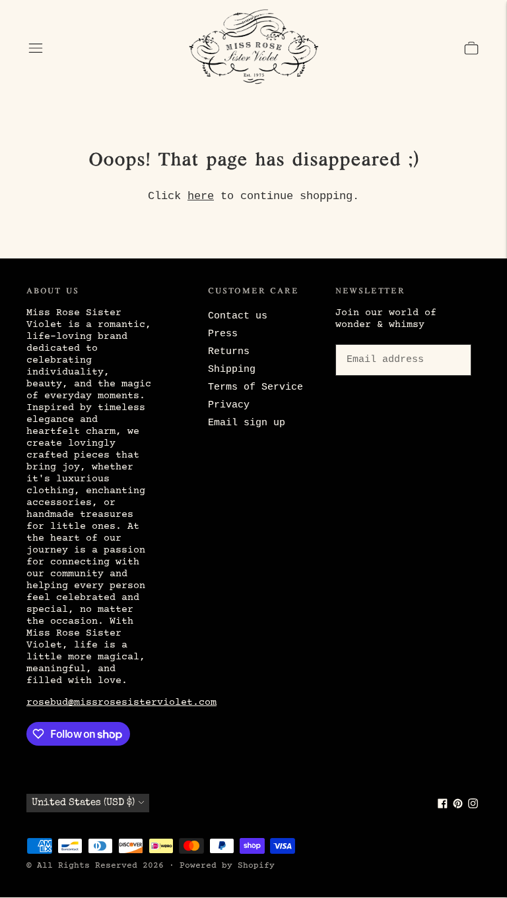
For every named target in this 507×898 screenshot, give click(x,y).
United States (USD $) (83, 803)
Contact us (237, 316)
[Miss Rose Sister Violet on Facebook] (443, 806)
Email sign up (246, 423)
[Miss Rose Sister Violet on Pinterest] (458, 806)
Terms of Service (255, 387)
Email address (383, 342)
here (200, 196)
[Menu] (35, 48)
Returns (229, 351)
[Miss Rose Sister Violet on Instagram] (473, 806)
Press (223, 334)
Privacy (229, 405)
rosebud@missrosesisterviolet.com (121, 702)
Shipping (231, 369)
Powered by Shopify (227, 865)
